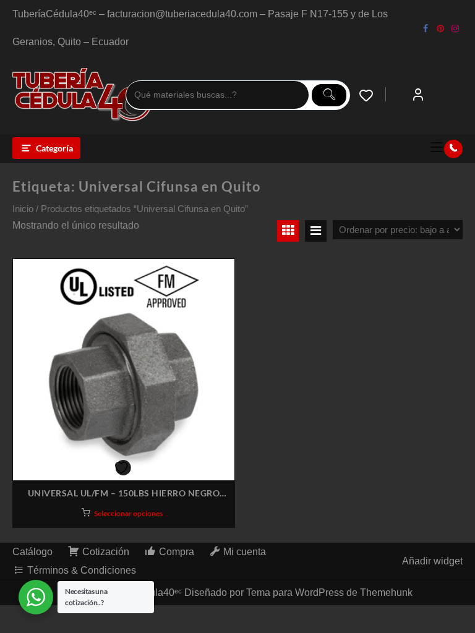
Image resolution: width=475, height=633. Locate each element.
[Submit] (329, 95)
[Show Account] (418, 95)
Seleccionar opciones (128, 513)
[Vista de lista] (316, 231)
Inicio (22, 209)
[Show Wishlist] (372, 95)
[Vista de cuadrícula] (288, 231)
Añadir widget (432, 561)
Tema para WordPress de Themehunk (329, 592)
